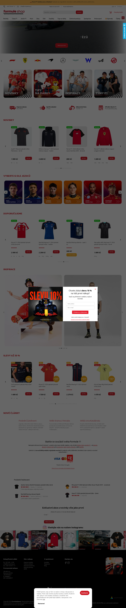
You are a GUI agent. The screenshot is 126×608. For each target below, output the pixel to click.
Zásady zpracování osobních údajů (80, 319)
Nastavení (41, 603)
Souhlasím (84, 593)
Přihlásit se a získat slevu (80, 312)
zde (44, 599)
